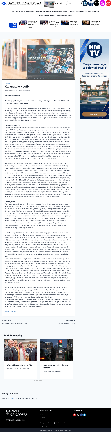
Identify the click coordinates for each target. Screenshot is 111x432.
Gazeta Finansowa (16, 413)
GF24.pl (48, 371)
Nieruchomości (44, 16)
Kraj (13, 12)
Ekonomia (66, 12)
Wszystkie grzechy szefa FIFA (19, 365)
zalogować (13, 398)
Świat (18, 12)
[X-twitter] (77, 414)
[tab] (36, 380)
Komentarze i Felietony (64, 16)
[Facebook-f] (81, 414)
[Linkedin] (84, 414)
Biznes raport (57, 12)
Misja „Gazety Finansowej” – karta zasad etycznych (55, 423)
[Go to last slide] (7, 359)
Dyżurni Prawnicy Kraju (43, 12)
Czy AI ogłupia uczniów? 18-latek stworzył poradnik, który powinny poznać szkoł (75, 24)
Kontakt (42, 414)
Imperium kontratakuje (67, 322)
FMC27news (95, 12)
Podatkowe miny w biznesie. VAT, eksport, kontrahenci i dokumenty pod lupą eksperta (33, 24)
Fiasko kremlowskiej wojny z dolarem (15, 322)
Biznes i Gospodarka (27, 12)
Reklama (42, 417)
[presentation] (20, 350)
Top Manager (80, 12)
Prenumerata (43, 420)
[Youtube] (74, 414)
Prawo (72, 12)
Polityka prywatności (46, 426)
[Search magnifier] (81, 3)
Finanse (88, 12)
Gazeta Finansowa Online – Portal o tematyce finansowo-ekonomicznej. (15, 419)
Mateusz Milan (14, 368)
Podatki (52, 16)
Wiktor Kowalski (12, 90)
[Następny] (70, 359)
